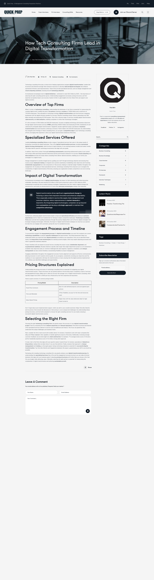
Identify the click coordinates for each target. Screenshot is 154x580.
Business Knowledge (112, 156)
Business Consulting (57, 77)
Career (114, 243)
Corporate (112, 165)
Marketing (112, 184)
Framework (112, 175)
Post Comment (88, 411)
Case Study (121, 243)
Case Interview (112, 160)
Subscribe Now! (111, 273)
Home (26, 59)
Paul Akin (32, 76)
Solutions (101, 245)
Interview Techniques (112, 180)
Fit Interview (112, 170)
